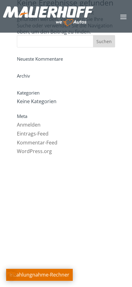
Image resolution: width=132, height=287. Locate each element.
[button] (11, 276)
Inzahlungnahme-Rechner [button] (39, 274)
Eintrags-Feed (33, 133)
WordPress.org (34, 151)
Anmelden (29, 124)
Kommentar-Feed (37, 142)
